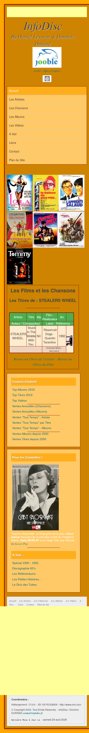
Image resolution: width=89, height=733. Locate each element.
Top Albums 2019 (23, 389)
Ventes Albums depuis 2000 (30, 433)
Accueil (13, 91)
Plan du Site (17, 160)
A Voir (13, 134)
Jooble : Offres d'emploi (47, 71)
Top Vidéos (19, 400)
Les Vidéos (16, 125)
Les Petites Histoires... (26, 579)
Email (47, 78)
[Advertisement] (48, 12)
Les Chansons (18, 108)
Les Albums (16, 117)
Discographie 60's (24, 568)
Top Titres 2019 (22, 395)
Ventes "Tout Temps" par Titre (31, 422)
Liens (12, 143)
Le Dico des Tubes (24, 584)
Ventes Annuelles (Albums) (29, 411)
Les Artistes (16, 99)
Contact (14, 151)
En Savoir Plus (19, 544)
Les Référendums (24, 573)
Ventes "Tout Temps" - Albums (31, 428)
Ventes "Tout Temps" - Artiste (31, 417)
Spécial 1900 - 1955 (25, 563)
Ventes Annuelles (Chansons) (31, 406)
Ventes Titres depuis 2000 (29, 439)
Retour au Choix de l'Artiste (34, 359)
